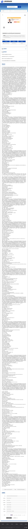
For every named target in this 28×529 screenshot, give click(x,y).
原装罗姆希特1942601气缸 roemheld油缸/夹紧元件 (8, 56)
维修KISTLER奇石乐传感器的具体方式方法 (7, 58)
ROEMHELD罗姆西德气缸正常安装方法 (7, 54)
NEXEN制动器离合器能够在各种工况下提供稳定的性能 (8, 60)
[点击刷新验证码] (11, 515)
